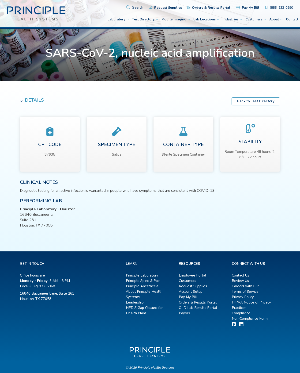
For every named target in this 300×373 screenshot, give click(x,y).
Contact (292, 19)
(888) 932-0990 (281, 7)
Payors (184, 313)
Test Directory (143, 19)
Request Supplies (167, 7)
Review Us (240, 280)
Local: (37, 286)
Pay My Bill (250, 7)
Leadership (135, 302)
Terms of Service (245, 291)
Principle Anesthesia (142, 286)
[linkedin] (241, 324)
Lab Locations (204, 19)
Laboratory (116, 19)
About (274, 19)
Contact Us (240, 275)
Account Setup (190, 291)
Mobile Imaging (173, 19)
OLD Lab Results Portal (198, 307)
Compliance (241, 313)
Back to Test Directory (255, 101)
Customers (253, 19)
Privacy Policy (243, 297)
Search (137, 7)
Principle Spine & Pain (143, 280)
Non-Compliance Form (250, 318)
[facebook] (234, 324)
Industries (230, 19)
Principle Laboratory (142, 275)
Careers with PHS (246, 286)
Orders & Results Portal (210, 7)
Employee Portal (192, 275)
